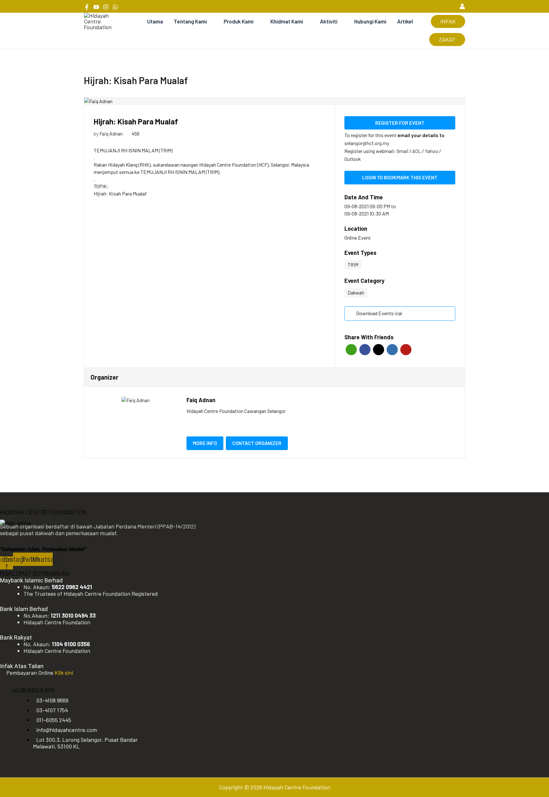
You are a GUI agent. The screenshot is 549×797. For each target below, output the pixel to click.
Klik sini (64, 672)
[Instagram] (106, 7)
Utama (155, 21)
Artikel (405, 21)
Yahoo (432, 151)
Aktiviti (328, 21)
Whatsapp (351, 349)
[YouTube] (96, 7)
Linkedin (392, 349)
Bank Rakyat (16, 637)
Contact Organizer (256, 443)
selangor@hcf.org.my (366, 143)
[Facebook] (87, 7)
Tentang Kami (190, 21)
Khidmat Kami (286, 21)
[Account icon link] (462, 6)
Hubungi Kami (370, 21)
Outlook (352, 159)
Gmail (402, 151)
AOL (417, 151)
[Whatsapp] (115, 7)
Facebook (364, 349)
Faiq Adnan (111, 133)
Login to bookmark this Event (399, 177)
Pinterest (405, 349)
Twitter (378, 349)
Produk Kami (239, 21)
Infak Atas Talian (22, 666)
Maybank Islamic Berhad (31, 580)
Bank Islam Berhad (24, 609)
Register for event (399, 123)
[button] (451, 6)
